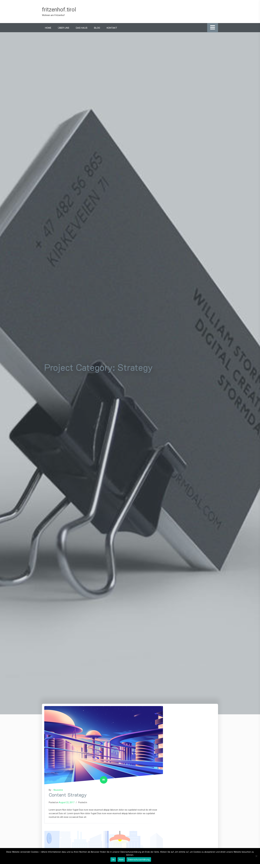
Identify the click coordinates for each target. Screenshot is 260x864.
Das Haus (81, 27)
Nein (121, 859)
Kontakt (112, 27)
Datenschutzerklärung (139, 859)
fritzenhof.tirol (59, 9)
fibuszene (58, 790)
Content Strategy (68, 794)
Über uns (63, 27)
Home (48, 27)
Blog (97, 27)
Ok (113, 859)
